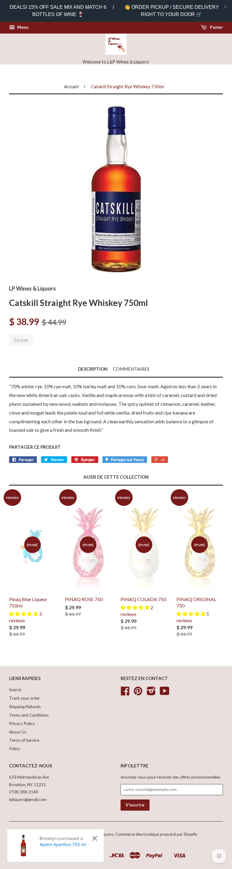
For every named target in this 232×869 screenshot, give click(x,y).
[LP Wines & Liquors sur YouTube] (164, 693)
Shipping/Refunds (25, 706)
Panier (216, 27)
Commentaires (131, 369)
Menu (22, 27)
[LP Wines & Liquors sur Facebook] (125, 693)
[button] (24, 614)
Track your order (24, 698)
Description (93, 369)
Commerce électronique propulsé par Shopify (156, 834)
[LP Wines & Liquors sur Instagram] (151, 693)
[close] (225, 6)
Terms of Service (24, 740)
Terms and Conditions (29, 715)
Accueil (71, 86)
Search (15, 689)
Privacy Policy (22, 723)
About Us (17, 732)
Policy (14, 748)
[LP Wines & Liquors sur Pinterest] (138, 693)
